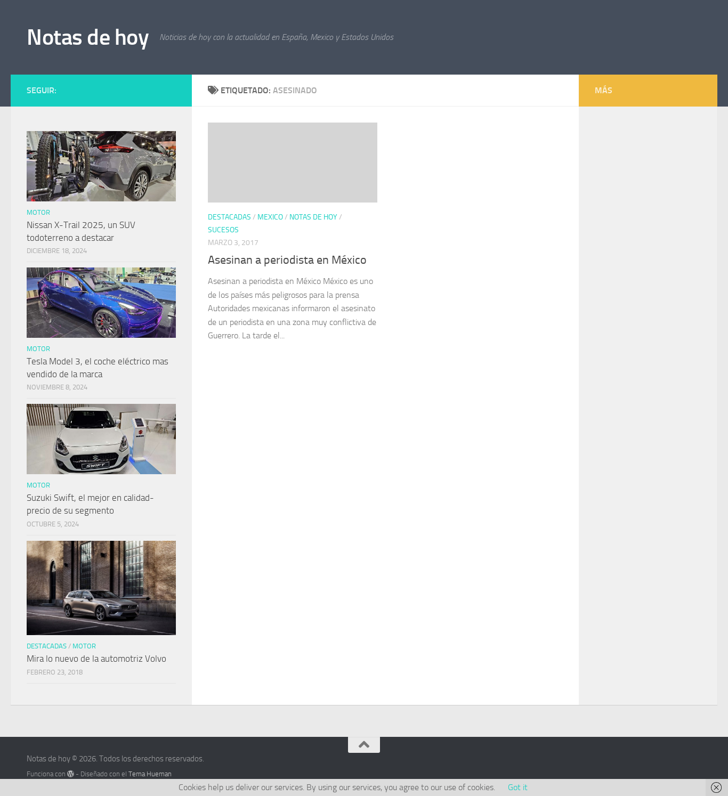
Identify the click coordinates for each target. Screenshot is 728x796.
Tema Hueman (150, 774)
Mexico (270, 217)
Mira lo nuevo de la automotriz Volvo (96, 658)
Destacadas (229, 217)
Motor (38, 212)
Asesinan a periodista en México (287, 260)
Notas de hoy (88, 37)
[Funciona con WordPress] (70, 773)
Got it (518, 787)
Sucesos (223, 229)
